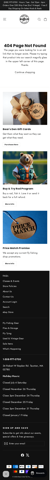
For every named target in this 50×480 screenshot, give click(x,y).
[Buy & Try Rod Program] (25, 167)
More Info (9, 204)
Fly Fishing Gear (11, 323)
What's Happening (12, 348)
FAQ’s (5, 275)
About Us (7, 291)
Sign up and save (15, 428)
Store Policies (9, 286)
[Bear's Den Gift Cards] (25, 108)
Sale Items (8, 343)
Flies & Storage (10, 328)
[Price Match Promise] (25, 227)
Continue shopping (25, 72)
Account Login (10, 301)
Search (6, 307)
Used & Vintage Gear (13, 338)
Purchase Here (11, 144)
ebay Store (8, 312)
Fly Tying (7, 333)
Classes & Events (11, 281)
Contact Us (8, 296)
